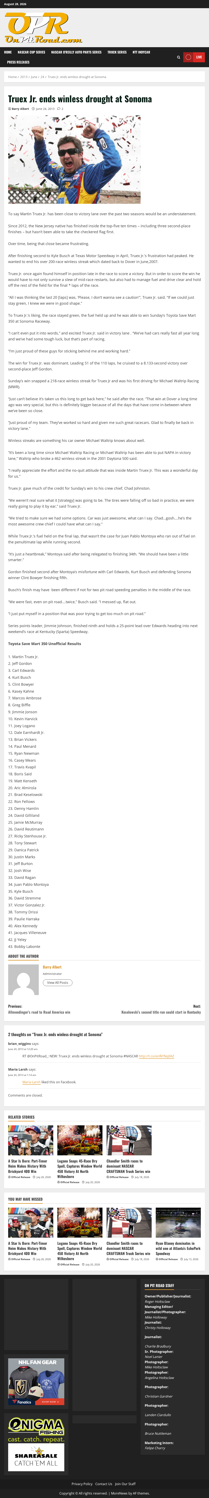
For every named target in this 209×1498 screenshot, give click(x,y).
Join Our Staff (125, 1484)
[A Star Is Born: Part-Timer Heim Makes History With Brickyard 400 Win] (30, 1140)
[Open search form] (178, 57)
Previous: (39, 1009)
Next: (161, 1009)
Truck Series (117, 52)
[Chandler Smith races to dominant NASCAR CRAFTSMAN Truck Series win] (129, 1140)
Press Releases (18, 62)
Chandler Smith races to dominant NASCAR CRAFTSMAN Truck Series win (128, 1166)
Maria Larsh (18, 1069)
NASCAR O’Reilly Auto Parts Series (76, 52)
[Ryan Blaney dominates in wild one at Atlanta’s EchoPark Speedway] (178, 1223)
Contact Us (103, 1484)
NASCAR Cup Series (31, 52)
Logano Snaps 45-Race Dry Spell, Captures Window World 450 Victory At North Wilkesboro (79, 1168)
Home (8, 52)
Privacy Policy (82, 1484)
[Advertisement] (38, 1318)
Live (199, 57)
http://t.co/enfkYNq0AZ (156, 1056)
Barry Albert (20, 109)
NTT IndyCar (141, 52)
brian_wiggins (19, 1043)
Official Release (20, 1177)
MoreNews (119, 1493)
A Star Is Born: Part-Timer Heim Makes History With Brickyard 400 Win (27, 1166)
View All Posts (57, 982)
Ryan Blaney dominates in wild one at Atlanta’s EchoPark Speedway (178, 1248)
